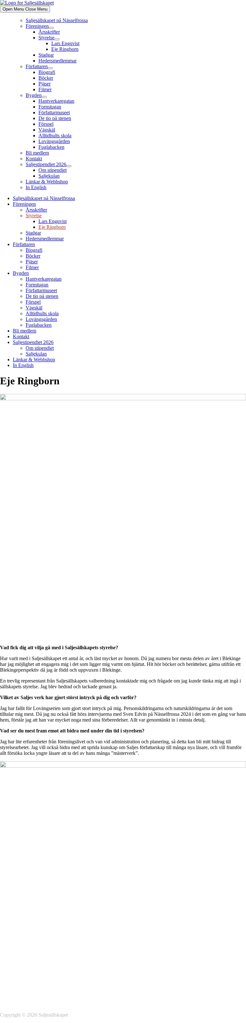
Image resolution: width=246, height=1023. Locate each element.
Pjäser (44, 83)
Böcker (45, 78)
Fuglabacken (51, 147)
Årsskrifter (49, 32)
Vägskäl (46, 129)
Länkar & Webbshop (47, 181)
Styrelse (46, 37)
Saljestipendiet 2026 (46, 164)
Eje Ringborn (64, 49)
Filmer (45, 89)
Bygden (34, 95)
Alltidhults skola (54, 135)
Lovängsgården (54, 141)
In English (36, 187)
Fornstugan (49, 106)
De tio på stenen (54, 118)
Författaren (37, 66)
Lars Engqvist (65, 43)
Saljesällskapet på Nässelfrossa (57, 20)
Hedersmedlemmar (57, 60)
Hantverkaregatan (56, 101)
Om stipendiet (52, 170)
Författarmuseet (54, 112)
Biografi (46, 72)
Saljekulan (49, 176)
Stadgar (46, 55)
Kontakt (34, 158)
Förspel (45, 124)
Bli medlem (37, 153)
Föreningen (37, 26)
